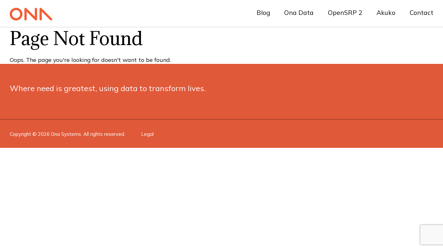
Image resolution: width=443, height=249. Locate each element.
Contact (421, 12)
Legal (147, 134)
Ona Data (299, 12)
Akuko (386, 12)
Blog (263, 12)
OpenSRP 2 (345, 12)
